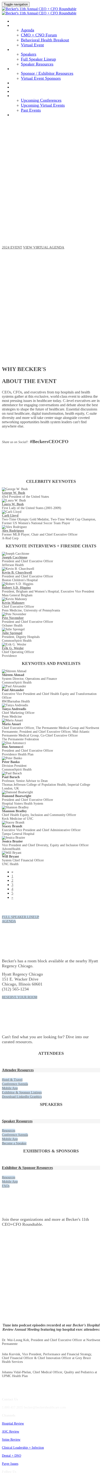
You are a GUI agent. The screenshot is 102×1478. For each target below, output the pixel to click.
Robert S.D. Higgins (16, 587)
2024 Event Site (27, 115)
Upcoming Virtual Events (43, 105)
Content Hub (25, 91)
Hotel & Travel (28, 83)
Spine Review (11, 1439)
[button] (12, 247)
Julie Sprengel (12, 633)
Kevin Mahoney (13, 603)
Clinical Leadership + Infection (23, 1447)
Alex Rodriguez (13, 530)
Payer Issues (10, 1463)
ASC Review (10, 1431)
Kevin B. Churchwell (17, 572)
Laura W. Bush (13, 504)
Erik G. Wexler (13, 648)
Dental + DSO (11, 1455)
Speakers (21, 50)
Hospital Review (13, 1423)
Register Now (26, 87)
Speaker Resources (37, 64)
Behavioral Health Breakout (45, 40)
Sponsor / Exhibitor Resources (47, 73)
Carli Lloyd (10, 515)
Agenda (19, 25)
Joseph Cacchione (14, 557)
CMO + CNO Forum (39, 35)
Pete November (13, 618)
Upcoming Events (30, 96)
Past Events (31, 110)
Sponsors (21, 69)
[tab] (51, 1070)
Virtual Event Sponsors (41, 78)
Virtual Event (32, 45)
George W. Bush (13, 493)
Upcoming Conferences (41, 100)
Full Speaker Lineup (38, 59)
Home (17, 21)
